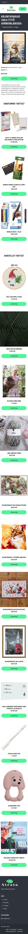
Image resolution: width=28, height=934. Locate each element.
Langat (16, 27)
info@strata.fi (4, 2)
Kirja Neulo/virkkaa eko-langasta (14, 858)
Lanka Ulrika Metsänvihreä (14, 349)
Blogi (5, 908)
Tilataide (6, 905)
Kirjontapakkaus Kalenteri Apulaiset (14, 609)
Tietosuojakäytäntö (10, 931)
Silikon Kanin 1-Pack (14, 806)
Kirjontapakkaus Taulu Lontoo (14, 661)
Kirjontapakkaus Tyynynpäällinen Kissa (14, 557)
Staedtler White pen (14, 753)
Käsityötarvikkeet (8, 27)
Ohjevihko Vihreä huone (14, 401)
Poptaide (6, 902)
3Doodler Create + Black (14, 232)
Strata (5, 899)
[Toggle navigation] (3, 8)
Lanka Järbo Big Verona (14, 453)
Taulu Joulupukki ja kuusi (14, 297)
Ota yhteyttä (13, 929)
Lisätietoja (14, 78)
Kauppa (23, 9)
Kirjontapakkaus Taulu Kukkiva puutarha (14, 505)
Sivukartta (20, 931)
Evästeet (20, 929)
